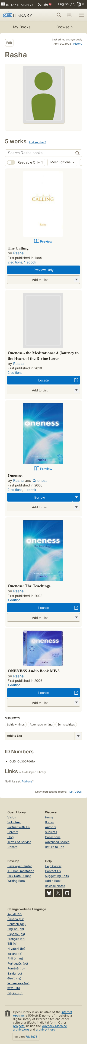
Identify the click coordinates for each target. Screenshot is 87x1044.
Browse (62, 27)
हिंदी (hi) (12, 944)
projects (19, 1026)
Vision (11, 817)
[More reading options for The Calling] (76, 279)
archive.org (21, 1029)
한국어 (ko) (15, 958)
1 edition (14, 600)
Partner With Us (18, 827)
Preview (46, 241)
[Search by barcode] (69, 14)
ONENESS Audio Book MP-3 (34, 671)
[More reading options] (76, 497)
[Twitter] (58, 893)
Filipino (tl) (15, 993)
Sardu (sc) (14, 973)
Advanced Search (57, 842)
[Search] (59, 14)
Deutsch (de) (16, 924)
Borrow (39, 497)
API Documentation (20, 871)
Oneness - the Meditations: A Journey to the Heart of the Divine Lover (43, 355)
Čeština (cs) (15, 919)
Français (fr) (16, 939)
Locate (43, 380)
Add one (27, 781)
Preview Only (44, 270)
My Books (21, 27)
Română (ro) (16, 968)
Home (49, 817)
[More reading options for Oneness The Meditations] (76, 390)
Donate (45, 4)
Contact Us (53, 871)
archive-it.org (45, 1029)
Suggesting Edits (57, 876)
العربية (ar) (14, 914)
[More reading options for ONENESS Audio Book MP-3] (76, 702)
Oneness (15, 475)
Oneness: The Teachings (29, 586)
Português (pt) (17, 963)
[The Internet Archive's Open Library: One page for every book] (19, 15)
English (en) (15, 929)
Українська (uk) (18, 983)
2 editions (15, 262)
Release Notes (55, 886)
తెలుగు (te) (14, 978)
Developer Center (19, 866)
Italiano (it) (15, 953)
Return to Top (54, 847)
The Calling (18, 248)
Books (49, 822)
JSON (78, 791)
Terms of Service (19, 842)
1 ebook (30, 262)
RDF (70, 791)
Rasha (18, 253)
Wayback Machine (54, 1026)
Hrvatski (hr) (16, 948)
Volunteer (14, 822)
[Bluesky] (49, 893)
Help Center (53, 866)
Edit (9, 43)
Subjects (51, 832)
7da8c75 (31, 1036)
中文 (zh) (13, 988)
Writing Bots (16, 881)
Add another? (37, 142)
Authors (50, 827)
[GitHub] (67, 893)
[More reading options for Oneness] (76, 507)
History (77, 43)
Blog (10, 837)
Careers (12, 832)
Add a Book (53, 881)
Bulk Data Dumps (19, 876)
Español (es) (16, 934)
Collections (53, 837)
